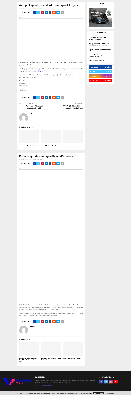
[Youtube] (116, 381)
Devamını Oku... (110, 393)
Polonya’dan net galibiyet (96, 60)
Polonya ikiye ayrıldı (69, 145)
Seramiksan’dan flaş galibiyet (72, 358)
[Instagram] (111, 381)
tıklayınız (40, 71)
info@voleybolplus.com (46, 385)
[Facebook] (101, 381)
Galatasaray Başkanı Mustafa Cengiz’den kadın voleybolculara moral (29, 359)
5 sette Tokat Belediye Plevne (28, 145)
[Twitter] (106, 381)
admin (24, 8)
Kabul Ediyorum (98, 393)
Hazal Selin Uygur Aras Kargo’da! (51, 145)
